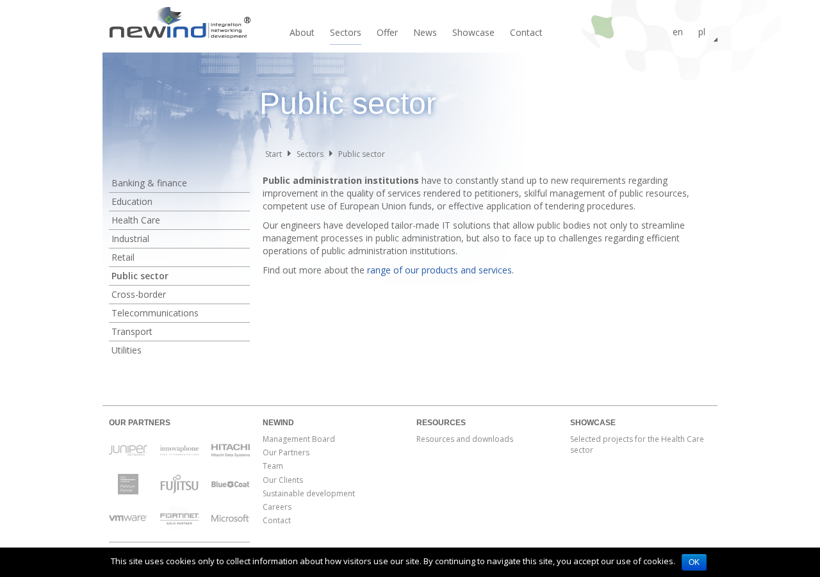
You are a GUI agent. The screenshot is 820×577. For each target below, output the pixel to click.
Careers (277, 506)
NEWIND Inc (179, 25)
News (425, 32)
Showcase (473, 32)
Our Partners (286, 452)
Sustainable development (309, 493)
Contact (526, 32)
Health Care (135, 220)
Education (131, 201)
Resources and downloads (464, 439)
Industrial (130, 238)
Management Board (299, 439)
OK (694, 562)
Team (273, 465)
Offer (387, 32)
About (302, 32)
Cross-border (138, 294)
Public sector (139, 276)
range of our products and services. (440, 270)
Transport (131, 331)
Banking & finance (149, 183)
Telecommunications (155, 313)
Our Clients (283, 480)
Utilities (126, 350)
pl (701, 32)
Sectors (345, 32)
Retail (123, 257)
